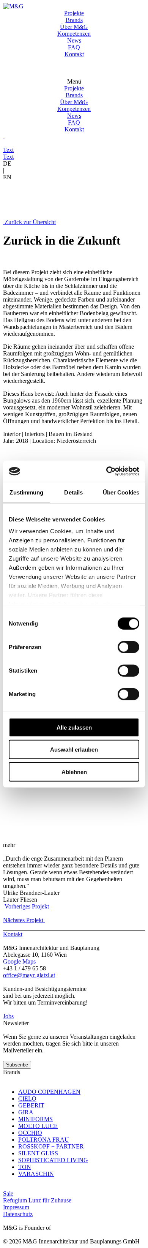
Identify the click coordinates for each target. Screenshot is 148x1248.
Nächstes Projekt (24, 920)
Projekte (74, 13)
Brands (74, 20)
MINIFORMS (35, 1119)
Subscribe (17, 1065)
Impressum (16, 1207)
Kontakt (74, 54)
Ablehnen (74, 771)
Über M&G (74, 27)
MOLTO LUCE (38, 1126)
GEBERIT (31, 1105)
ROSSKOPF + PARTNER (51, 1146)
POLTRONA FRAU (43, 1139)
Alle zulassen (74, 727)
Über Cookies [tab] (121, 492)
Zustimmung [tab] (26, 492)
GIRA (25, 1112)
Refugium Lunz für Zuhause (37, 1200)
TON (24, 1167)
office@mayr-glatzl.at (29, 975)
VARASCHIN (36, 1174)
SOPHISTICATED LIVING (53, 1160)
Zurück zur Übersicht (29, 222)
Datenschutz (18, 1214)
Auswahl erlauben (74, 749)
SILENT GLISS (38, 1153)
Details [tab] (73, 492)
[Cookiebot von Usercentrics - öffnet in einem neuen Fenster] (106, 471)
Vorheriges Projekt (26, 906)
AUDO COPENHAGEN (49, 1091)
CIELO (27, 1098)
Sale (8, 1193)
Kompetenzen (74, 33)
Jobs (8, 1016)
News (74, 40)
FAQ (74, 47)
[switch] (128, 647)
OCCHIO (30, 1133)
